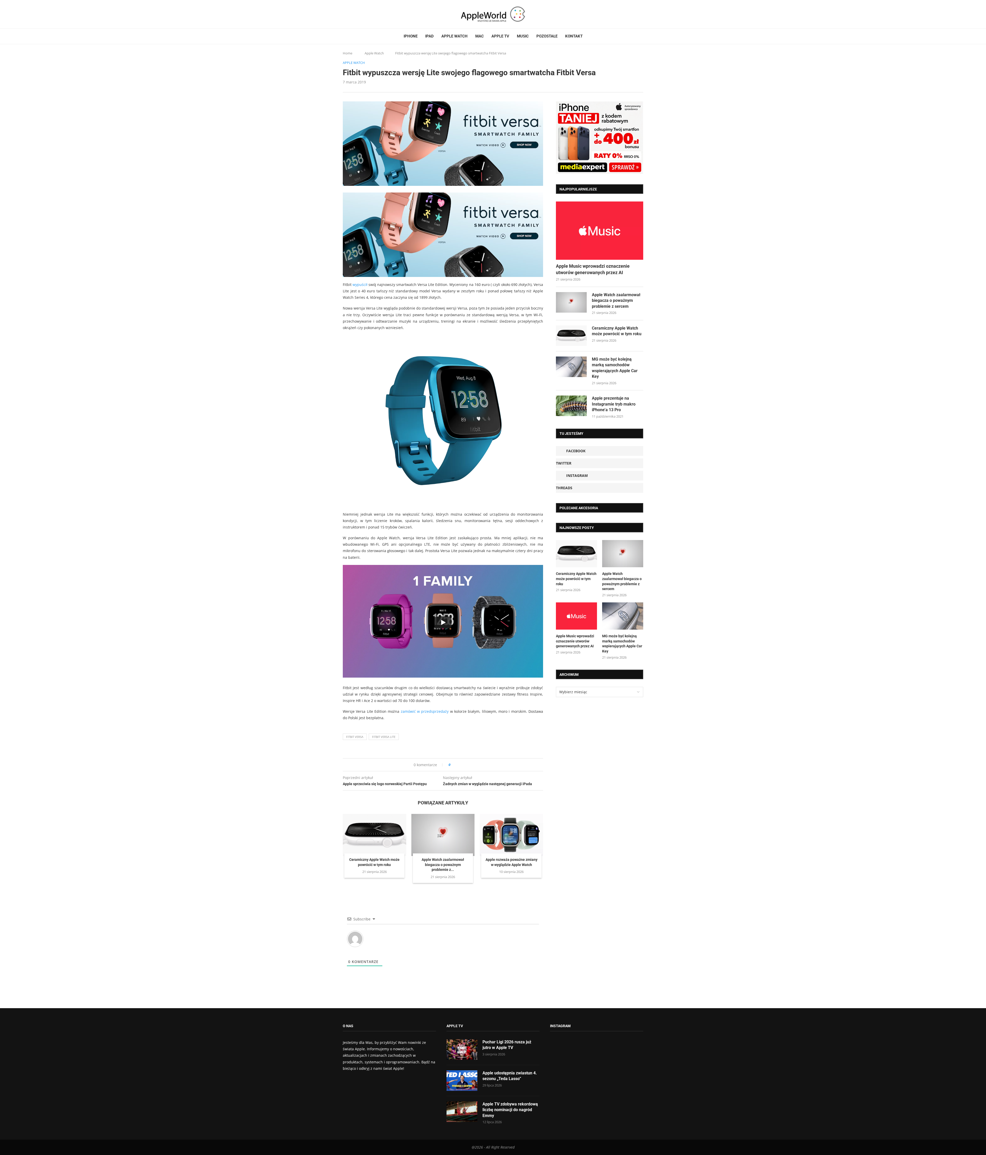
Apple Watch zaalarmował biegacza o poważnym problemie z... (443, 865)
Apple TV (500, 36)
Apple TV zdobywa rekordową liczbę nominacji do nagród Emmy (510, 1110)
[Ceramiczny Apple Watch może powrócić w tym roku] (374, 835)
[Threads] (359, 14)
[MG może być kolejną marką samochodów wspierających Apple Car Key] (571, 367)
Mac (479, 36)
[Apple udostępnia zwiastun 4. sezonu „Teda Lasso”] (462, 1080)
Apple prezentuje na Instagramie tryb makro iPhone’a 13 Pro (614, 404)
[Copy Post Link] (465, 764)
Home (347, 53)
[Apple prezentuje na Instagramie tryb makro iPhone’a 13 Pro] (571, 406)
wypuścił (360, 284)
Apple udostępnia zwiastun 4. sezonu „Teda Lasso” (509, 1076)
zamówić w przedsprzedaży (425, 711)
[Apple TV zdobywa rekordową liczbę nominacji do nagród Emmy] (462, 1111)
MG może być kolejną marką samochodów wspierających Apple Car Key (615, 368)
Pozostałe (546, 36)
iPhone (411, 36)
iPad (429, 36)
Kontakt (574, 36)
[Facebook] (345, 14)
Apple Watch (454, 36)
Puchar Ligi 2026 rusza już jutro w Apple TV (506, 1045)
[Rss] (364, 14)
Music (523, 36)
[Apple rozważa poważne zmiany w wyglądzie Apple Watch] (511, 835)
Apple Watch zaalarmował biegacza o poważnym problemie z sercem (616, 300)
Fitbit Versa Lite (383, 737)
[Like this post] (453, 764)
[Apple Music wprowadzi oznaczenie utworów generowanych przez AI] (599, 230)
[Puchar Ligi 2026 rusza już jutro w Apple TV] (462, 1049)
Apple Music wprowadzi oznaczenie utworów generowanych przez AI (593, 269)
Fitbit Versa (354, 737)
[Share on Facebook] (459, 764)
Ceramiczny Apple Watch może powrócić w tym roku (616, 331)
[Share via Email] (472, 764)
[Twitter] (349, 14)
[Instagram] (355, 14)
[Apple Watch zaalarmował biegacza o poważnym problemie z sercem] (443, 835)
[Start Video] (443, 622)
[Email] (371, 14)
